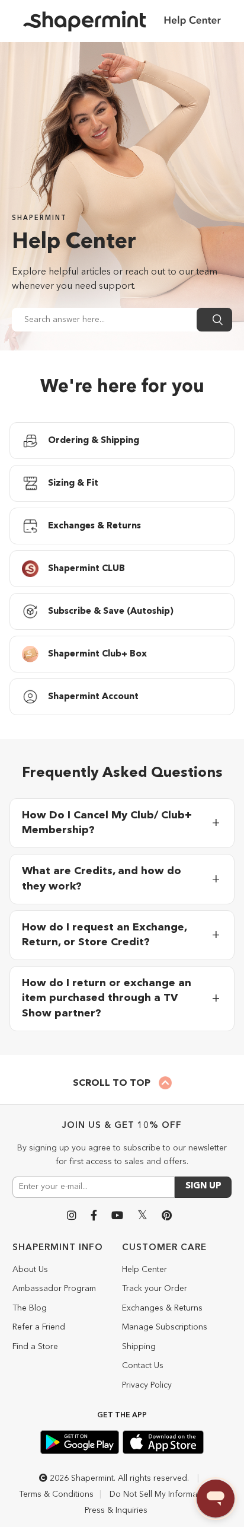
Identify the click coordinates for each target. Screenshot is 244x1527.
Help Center (144, 1269)
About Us (30, 1269)
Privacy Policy (147, 1385)
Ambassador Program (54, 1288)
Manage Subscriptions (164, 1327)
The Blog (29, 1308)
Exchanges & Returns (162, 1308)
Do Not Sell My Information (160, 1494)
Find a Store (35, 1347)
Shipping (139, 1347)
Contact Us (142, 1366)
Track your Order (154, 1288)
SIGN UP (203, 1186)
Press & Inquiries (116, 1510)
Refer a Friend (38, 1327)
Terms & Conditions (56, 1494)
